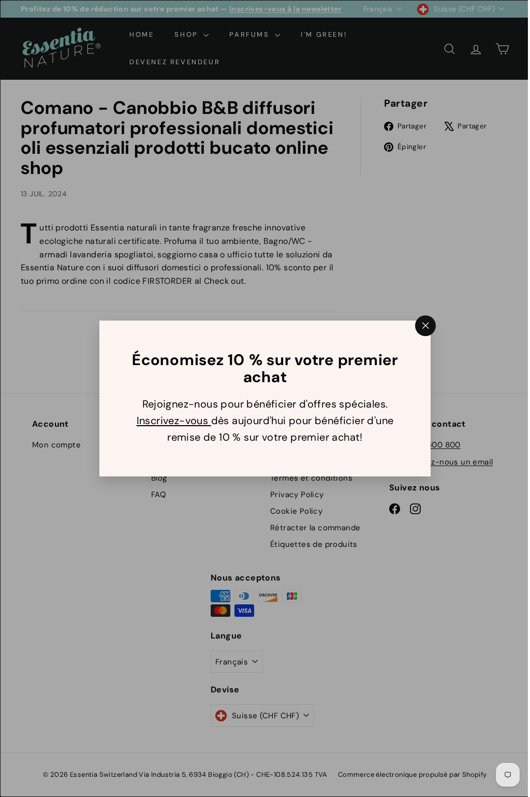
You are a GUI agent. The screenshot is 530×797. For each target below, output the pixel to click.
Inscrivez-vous (169, 420)
